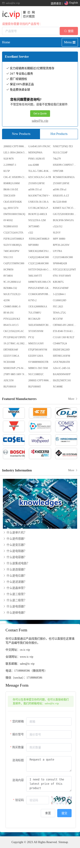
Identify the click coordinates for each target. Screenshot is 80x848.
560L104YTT (35, 275)
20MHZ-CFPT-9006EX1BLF (40, 380)
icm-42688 (33, 164)
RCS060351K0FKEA (64, 177)
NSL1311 (8, 257)
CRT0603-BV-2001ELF (65, 325)
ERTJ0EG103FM (61, 355)
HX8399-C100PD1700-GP (65, 164)
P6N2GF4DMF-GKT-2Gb (40, 288)
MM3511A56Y (36, 343)
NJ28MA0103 (10, 226)
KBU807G (58, 281)
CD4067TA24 (60, 343)
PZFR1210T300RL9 (13, 238)
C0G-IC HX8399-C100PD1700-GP (15, 177)
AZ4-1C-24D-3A (61, 368)
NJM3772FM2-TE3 (63, 146)
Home (6, 42)
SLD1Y (57, 232)
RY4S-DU (8, 312)
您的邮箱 (18, 721)
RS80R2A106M (11, 183)
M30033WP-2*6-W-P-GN (15, 368)
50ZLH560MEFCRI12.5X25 (40, 325)
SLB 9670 (8, 158)
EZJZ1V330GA (11, 355)
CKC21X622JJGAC (13, 331)
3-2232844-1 (59, 294)
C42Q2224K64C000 (38, 257)
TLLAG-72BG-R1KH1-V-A (40, 171)
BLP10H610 (9, 386)
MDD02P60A (35, 152)
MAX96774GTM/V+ (39, 195)
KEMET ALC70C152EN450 (65, 208)
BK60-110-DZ (10, 189)
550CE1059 (9, 195)
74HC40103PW (11, 251)
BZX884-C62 (10, 288)
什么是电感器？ (16, 606)
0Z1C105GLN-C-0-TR (39, 177)
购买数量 (18, 747)
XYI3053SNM (35, 331)
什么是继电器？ (16, 612)
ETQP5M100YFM (37, 349)
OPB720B (58, 171)
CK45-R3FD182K (12, 201)
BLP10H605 (34, 386)
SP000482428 (60, 263)
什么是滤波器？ (16, 581)
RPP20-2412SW (61, 245)
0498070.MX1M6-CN (39, 281)
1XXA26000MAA (37, 306)
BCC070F (58, 318)
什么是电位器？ (16, 575)
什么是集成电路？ (18, 563)
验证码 (19, 800)
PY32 (31, 337)
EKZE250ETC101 (62, 380)
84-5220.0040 (60, 201)
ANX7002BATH (61, 362)
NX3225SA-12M (37, 220)
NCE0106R (9, 362)
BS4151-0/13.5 (10, 325)
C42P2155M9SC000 (13, 263)
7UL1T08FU (34, 312)
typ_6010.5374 (10, 208)
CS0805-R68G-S (12, 306)
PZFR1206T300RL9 (38, 238)
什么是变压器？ (16, 544)
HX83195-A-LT (61, 195)
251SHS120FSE (36, 183)
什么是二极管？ (16, 600)
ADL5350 (8, 380)
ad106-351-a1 (35, 189)
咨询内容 (18, 780)
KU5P (6, 171)
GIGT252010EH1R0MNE (65, 214)
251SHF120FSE (61, 183)
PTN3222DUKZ (11, 318)
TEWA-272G (59, 312)
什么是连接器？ (16, 569)
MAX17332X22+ (12, 294)
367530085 (33, 226)
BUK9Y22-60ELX (37, 214)
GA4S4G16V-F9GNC (39, 146)
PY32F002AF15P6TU (14, 337)
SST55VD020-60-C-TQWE (40, 269)
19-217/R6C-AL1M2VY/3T (15, 343)
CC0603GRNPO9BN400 (40, 294)
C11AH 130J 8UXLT (63, 337)
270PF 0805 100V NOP (15, 374)
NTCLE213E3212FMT (64, 269)
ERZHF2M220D (61, 349)
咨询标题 (18, 760)
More (71, 398)
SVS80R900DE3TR (38, 362)
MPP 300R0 (59, 238)
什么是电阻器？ (16, 551)
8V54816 (8, 275)
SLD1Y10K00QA (12, 245)
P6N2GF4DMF (61, 288)
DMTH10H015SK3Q (14, 214)
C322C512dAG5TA (13, 232)
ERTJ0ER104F (10, 349)
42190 (6, 300)
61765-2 (32, 300)
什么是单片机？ (16, 532)
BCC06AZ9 (34, 318)
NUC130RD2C (36, 374)
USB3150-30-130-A (38, 201)
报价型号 (18, 734)
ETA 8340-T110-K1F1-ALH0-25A (65, 331)
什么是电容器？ (16, 557)
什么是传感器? (15, 538)
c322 (30, 232)
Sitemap (63, 842)
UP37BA (57, 251)
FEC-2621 (58, 306)
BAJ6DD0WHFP (62, 374)
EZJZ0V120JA (35, 355)
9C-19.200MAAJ (12, 281)
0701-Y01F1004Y (62, 275)
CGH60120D (59, 300)
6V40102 (8, 220)
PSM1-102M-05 (36, 158)
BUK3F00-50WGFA (63, 220)
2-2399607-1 (9, 164)
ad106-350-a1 (59, 189)
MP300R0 (33, 245)
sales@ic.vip (40, 120)
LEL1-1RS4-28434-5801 (15, 152)
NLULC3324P (60, 152)
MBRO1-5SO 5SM (38, 368)
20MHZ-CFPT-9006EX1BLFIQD (15, 146)
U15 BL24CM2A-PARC (40, 208)
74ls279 (57, 158)
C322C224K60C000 (38, 263)
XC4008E (58, 386)
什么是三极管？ (16, 594)
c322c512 (57, 226)
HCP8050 (8, 269)
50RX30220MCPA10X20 (40, 251)
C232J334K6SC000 (63, 257)
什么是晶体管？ (16, 587)
